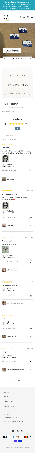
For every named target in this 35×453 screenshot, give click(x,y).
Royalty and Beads (14, 447)
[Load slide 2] (15, 58)
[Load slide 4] (18, 58)
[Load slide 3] (16, 58)
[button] (30, 124)
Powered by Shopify (24, 447)
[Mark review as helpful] (31, 170)
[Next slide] (30, 58)
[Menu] (32, 17)
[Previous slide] (4, 58)
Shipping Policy (9, 406)
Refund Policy (8, 401)
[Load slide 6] (21, 58)
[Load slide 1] (13, 58)
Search (6, 396)
